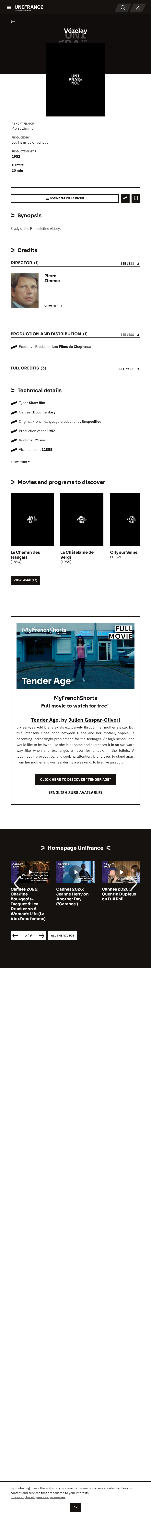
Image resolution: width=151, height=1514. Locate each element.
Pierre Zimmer (23, 128)
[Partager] (125, 198)
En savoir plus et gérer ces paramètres (38, 1497)
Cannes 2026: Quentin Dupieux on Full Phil (119, 894)
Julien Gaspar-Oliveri (94, 719)
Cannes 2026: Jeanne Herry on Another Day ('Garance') (72, 896)
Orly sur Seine (123, 552)
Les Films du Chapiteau (30, 142)
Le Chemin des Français (25, 555)
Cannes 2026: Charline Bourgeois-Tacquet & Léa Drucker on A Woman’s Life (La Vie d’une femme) (28, 904)
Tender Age (44, 719)
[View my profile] (138, 8)
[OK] (75, 1507)
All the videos (62, 935)
